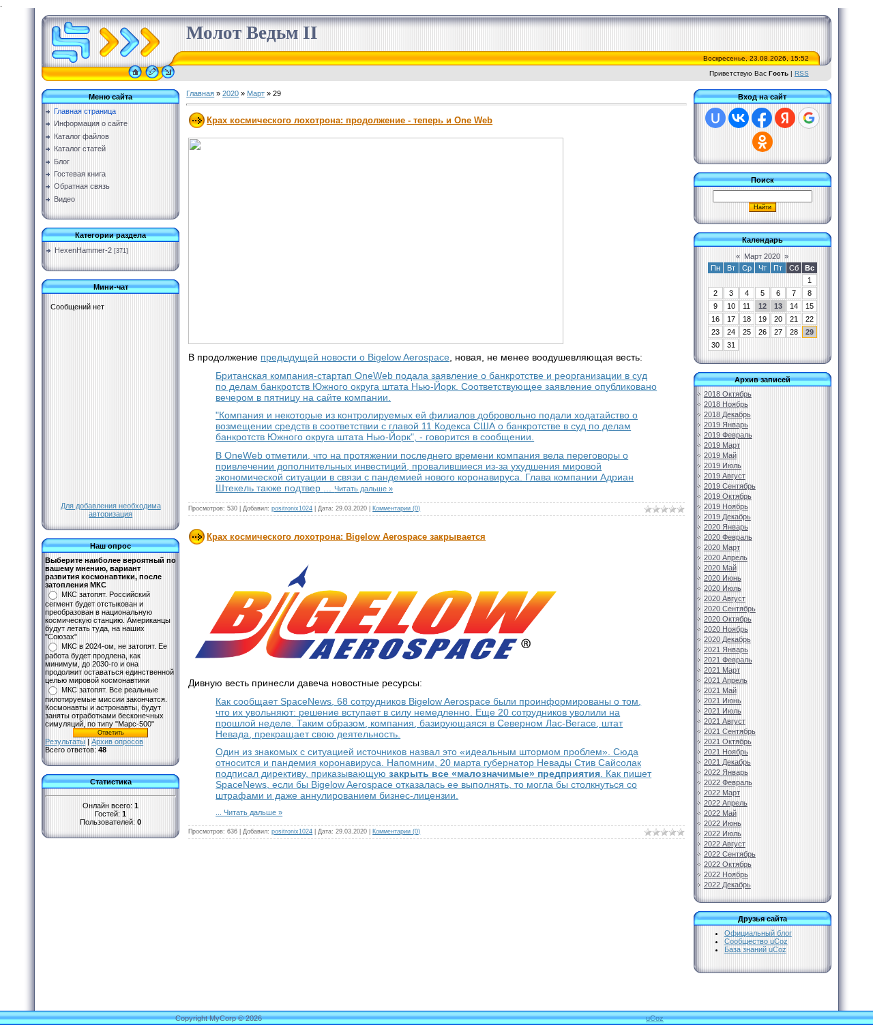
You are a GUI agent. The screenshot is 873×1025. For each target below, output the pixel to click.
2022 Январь (726, 772)
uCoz (655, 1018)
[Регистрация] (152, 78)
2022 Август (724, 844)
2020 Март (722, 547)
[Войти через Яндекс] (785, 118)
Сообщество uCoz (756, 941)
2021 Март (722, 670)
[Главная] (135, 78)
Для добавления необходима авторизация (111, 510)
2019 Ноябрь (726, 506)
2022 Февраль (728, 782)
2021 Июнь (722, 701)
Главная (200, 93)
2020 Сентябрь (730, 609)
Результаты (65, 741)
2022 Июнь (722, 823)
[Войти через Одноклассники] (762, 142)
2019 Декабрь (727, 516)
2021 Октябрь (728, 741)
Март (256, 93)
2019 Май (720, 455)
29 (809, 332)
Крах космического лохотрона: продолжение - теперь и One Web (349, 120)
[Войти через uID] (715, 118)
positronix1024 (291, 508)
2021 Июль (722, 711)
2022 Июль (722, 833)
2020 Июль (722, 588)
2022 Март (722, 793)
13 (778, 306)
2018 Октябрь (728, 394)
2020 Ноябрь (726, 629)
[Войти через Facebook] (762, 118)
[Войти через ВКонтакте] (738, 118)
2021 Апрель (726, 680)
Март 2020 (762, 256)
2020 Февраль (728, 537)
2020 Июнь (722, 578)
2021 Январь (726, 649)
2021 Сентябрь (730, 731)
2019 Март (722, 445)
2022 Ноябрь (726, 874)
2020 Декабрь (727, 639)
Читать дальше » (363, 489)
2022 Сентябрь (730, 854)
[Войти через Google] (809, 118)
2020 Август (724, 598)
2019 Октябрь (728, 496)
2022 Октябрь (728, 864)
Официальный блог (758, 933)
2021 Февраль (728, 660)
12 (762, 306)
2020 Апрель (726, 557)
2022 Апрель (726, 803)
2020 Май (720, 568)
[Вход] (168, 78)
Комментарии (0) (396, 508)
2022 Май (720, 813)
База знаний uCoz (755, 949)
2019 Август (724, 476)
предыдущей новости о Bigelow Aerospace (355, 357)
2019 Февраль (728, 435)
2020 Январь (726, 527)
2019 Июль (722, 465)
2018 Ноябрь (726, 404)
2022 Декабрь (727, 885)
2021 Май (720, 690)
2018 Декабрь (727, 414)
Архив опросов (117, 741)
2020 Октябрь (728, 619)
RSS (802, 73)
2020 (230, 93)
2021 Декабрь (727, 762)
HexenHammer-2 (83, 250)
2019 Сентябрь (730, 486)
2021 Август (724, 721)
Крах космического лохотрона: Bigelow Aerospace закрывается (346, 537)
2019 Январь (726, 424)
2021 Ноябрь (726, 752)
